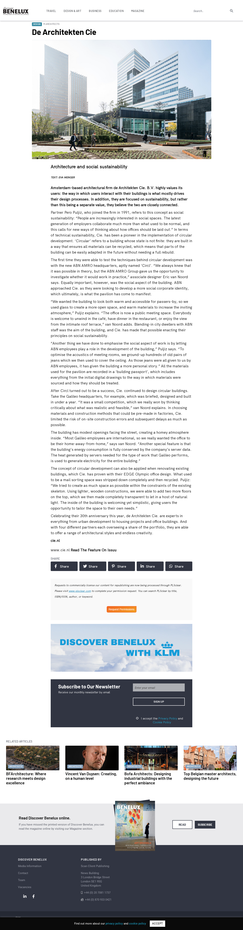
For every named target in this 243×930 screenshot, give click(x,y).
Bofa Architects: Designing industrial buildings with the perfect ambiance (148, 778)
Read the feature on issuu (94, 549)
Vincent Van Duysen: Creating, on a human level (91, 776)
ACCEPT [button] (157, 923)
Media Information (29, 866)
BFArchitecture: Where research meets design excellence (26, 778)
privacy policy (114, 923)
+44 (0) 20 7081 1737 (97, 892)
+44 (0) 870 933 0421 (98, 899)
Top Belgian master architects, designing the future (210, 776)
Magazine (137, 11)
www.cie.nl (61, 549)
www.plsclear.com (80, 591)
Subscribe (205, 824)
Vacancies (24, 887)
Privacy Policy (167, 718)
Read (182, 824)
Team (21, 880)
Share (64, 566)
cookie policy (137, 923)
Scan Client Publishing (95, 866)
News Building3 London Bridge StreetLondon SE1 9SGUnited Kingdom (95, 879)
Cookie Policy (162, 722)
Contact (23, 873)
